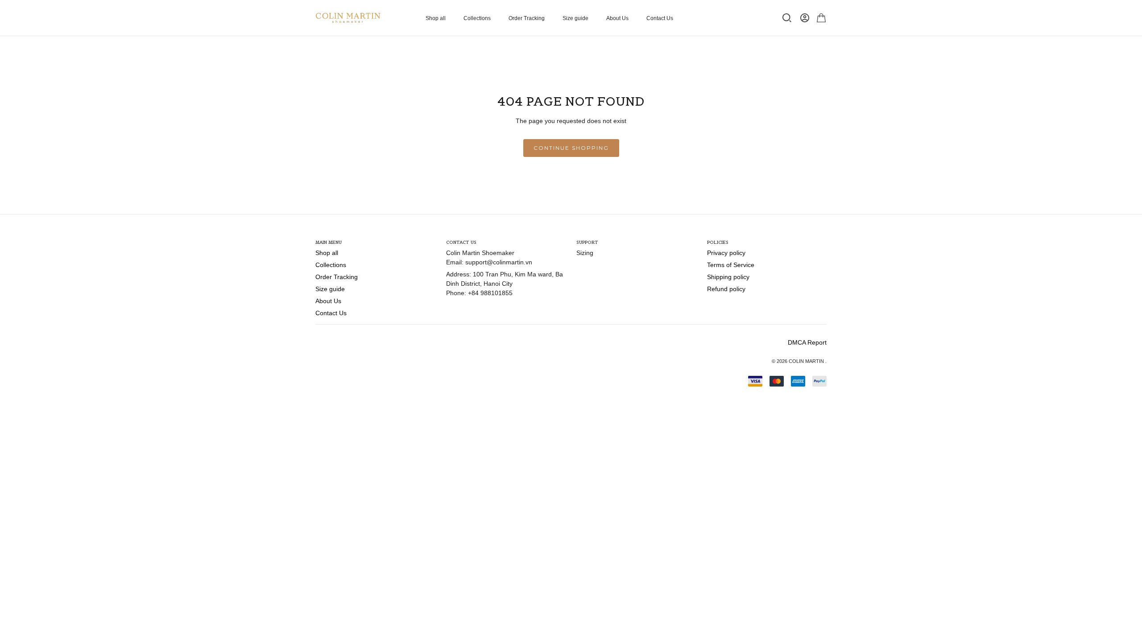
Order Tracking (527, 18)
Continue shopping (571, 147)
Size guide (575, 18)
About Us (617, 18)
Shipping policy (728, 276)
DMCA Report (807, 342)
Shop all (436, 18)
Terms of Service (730, 264)
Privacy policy (726, 252)
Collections (477, 18)
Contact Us (659, 18)
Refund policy (726, 288)
